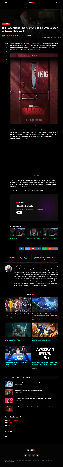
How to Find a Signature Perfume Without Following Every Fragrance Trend (34, 406)
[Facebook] (6, 47)
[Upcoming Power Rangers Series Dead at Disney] (18, 304)
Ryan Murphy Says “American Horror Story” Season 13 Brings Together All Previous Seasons (44, 364)
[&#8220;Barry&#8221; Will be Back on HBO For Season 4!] (17, 232)
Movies (18, 377)
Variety (38, 136)
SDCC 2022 (10, 425)
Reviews (28, 377)
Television (6, 23)
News (13, 377)
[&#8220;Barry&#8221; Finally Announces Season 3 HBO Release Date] (50, 232)
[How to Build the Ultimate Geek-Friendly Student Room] (9, 392)
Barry (29, 43)
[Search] (57, 2)
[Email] (6, 67)
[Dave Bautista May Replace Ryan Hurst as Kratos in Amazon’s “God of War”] (18, 330)
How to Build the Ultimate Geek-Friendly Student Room (28, 390)
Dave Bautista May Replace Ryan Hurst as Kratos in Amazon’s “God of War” (17, 339)
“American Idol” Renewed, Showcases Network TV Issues (16, 363)
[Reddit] (6, 59)
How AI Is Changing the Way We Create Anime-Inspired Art (29, 382)
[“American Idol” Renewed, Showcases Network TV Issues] (18, 353)
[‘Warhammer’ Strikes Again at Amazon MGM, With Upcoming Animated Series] (45, 330)
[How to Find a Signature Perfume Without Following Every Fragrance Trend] (9, 409)
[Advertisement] (31, 11)
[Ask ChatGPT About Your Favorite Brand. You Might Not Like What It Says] (9, 400)
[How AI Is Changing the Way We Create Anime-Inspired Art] (9, 384)
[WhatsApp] (6, 63)
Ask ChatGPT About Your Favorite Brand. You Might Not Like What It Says (33, 398)
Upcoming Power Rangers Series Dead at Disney (17, 314)
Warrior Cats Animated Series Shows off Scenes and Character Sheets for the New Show (44, 315)
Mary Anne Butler (11, 35)
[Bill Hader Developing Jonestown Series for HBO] (34, 232)
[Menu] (6, 2)
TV (23, 377)
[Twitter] (6, 51)
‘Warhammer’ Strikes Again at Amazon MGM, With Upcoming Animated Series (45, 339)
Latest (7, 377)
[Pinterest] (6, 55)
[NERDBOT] (31, 2)
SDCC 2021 (10, 424)
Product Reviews (12, 420)
